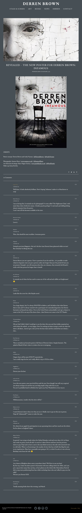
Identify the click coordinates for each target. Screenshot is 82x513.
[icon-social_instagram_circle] (43, 508)
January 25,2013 (46, 71)
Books (38, 9)
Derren (56, 9)
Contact (67, 9)
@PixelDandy (50, 163)
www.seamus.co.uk (26, 161)
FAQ (79, 508)
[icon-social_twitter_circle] (36, 508)
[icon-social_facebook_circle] (39, 508)
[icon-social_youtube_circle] (46, 508)
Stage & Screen (17, 9)
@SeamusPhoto (38, 161)
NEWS (47, 9)
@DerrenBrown (39, 157)
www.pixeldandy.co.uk (38, 163)
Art (30, 9)
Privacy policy (74, 508)
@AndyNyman (49, 157)
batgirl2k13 (15, 184)
